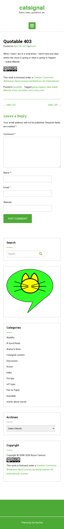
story (36, 90)
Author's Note (14, 349)
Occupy (10, 378)
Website (7, 202)
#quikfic (11, 337)
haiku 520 (54, 104)
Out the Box (37, 522)
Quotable (17, 87)
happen (42, 87)
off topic (11, 384)
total (41, 90)
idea (49, 87)
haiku (9, 372)
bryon (33, 46)
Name (7, 172)
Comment (9, 134)
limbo (14, 90)
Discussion (12, 360)
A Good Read (13, 343)
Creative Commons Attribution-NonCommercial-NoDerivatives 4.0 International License (32, 469)
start (30, 90)
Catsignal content (16, 355)
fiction (10, 366)
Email (7, 187)
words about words (16, 401)
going (34, 87)
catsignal (32, 7)
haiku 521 (9, 104)
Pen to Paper (13, 390)
